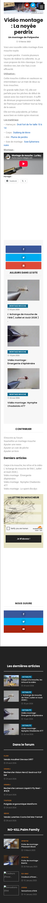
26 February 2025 (30, 867)
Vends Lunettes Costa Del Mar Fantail (23, 817)
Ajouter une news (12, 444)
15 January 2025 (30, 881)
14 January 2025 (30, 894)
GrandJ (7, 769)
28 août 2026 (11, 821)
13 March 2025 (29, 850)
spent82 (24, 841)
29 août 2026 (11, 763)
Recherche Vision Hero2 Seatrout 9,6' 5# (23, 773)
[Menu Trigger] (41, 7)
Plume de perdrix (19, 137)
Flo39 (6, 756)
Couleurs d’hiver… (29, 877)
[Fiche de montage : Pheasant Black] (11, 843)
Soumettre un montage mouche (20, 441)
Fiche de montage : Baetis (30, 861)
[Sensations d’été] (11, 890)
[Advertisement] (23, 210)
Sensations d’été (29, 891)
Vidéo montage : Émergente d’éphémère (32, 714)
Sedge (6, 813)
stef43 (24, 887)
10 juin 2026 (28, 719)
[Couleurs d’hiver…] (11, 876)
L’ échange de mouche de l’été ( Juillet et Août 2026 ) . (23, 317)
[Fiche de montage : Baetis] (11, 860)
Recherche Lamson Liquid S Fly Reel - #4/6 (22, 789)
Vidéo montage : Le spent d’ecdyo (20, 488)
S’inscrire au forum (13, 437)
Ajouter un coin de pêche (16, 447)
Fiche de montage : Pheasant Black (30, 845)
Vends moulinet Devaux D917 (18, 759)
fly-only (24, 874)
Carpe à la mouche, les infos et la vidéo (23, 465)
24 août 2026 (29, 686)
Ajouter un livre (11, 451)
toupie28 (7, 800)
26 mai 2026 (28, 734)
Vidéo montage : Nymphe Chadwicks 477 (32, 729)
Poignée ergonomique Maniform (20, 804)
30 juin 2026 (28, 704)
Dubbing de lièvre (21, 132)
